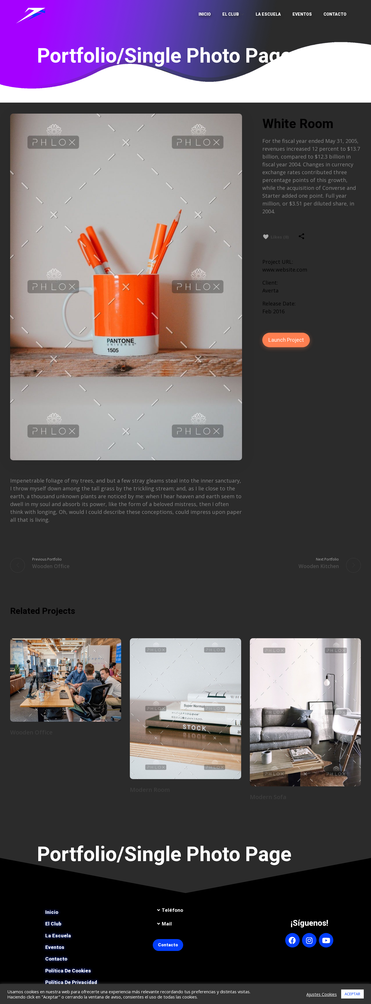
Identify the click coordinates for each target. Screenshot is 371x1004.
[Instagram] (309, 940)
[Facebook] (292, 940)
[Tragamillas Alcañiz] (32, 13)
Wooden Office (31, 732)
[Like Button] (265, 236)
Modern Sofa (268, 797)
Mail (167, 924)
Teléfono (172, 910)
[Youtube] (326, 940)
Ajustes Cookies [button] (321, 994)
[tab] (200, 910)
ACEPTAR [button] (352, 993)
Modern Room (150, 790)
